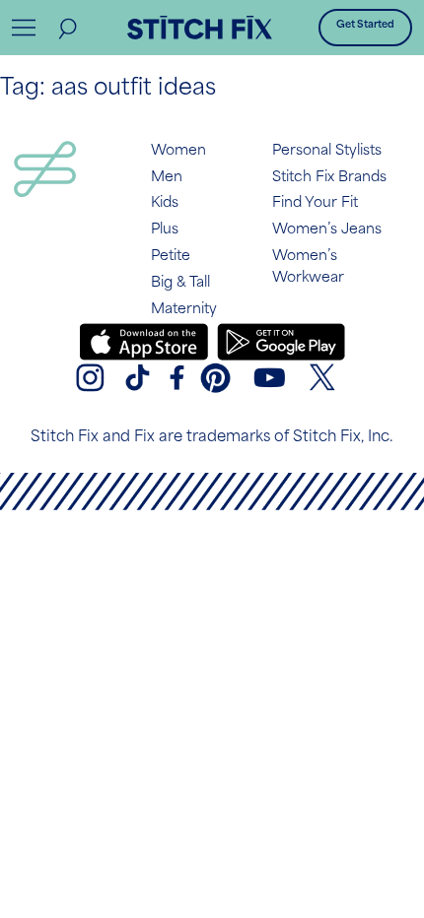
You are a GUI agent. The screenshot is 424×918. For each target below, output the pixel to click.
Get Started (365, 25)
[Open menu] (23, 27)
